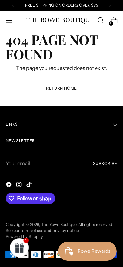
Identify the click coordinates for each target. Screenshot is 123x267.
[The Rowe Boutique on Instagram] (19, 185)
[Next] (110, 5)
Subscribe (105, 163)
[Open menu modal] (9, 20)
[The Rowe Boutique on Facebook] (9, 185)
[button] (19, 247)
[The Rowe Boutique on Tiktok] (29, 185)
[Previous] (13, 5)
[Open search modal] (100, 20)
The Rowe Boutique (58, 224)
